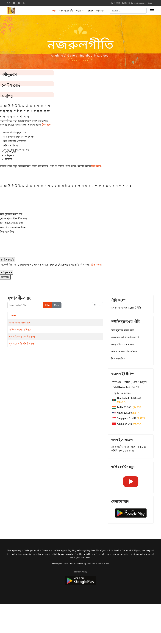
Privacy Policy (80, 571)
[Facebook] (8, 2)
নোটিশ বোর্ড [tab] (10, 151)
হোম (54, 10)
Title (11, 315)
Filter (47, 305)
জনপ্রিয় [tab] (8, 159)
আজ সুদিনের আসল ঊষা (11, 214)
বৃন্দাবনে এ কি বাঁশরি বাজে (21, 343)
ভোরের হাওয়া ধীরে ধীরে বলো (14, 218)
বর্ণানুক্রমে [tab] (9, 155)
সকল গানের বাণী (66, 10)
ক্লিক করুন (46, 124)
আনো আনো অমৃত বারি (20, 322)
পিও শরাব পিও (7, 231)
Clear (56, 305)
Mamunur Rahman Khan (98, 563)
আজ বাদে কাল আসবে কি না (13, 227)
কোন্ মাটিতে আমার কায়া (11, 223)
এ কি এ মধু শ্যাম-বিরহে (20, 329)
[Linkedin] (19, 2)
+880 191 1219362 (121, 3)
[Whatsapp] (24, 2)
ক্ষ (42, 106)
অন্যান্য (78, 10)
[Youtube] (14, 2)
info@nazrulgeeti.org (143, 3)
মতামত (90, 10)
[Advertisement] (77, 618)
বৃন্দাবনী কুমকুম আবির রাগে (22, 336)
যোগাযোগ (100, 10)
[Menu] (152, 10)
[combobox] (128, 11)
